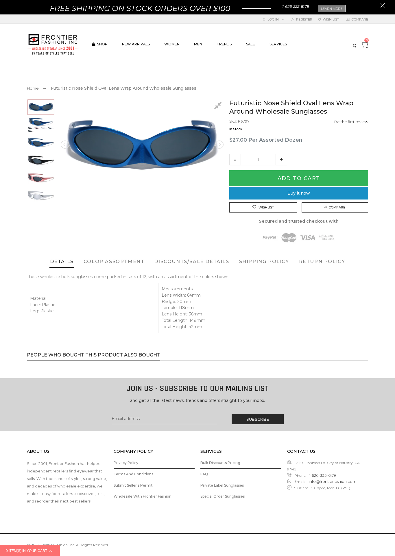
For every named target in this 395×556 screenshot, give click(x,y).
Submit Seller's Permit (133, 485)
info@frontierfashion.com (332, 481)
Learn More (331, 9)
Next (219, 144)
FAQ (204, 474)
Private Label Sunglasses (222, 485)
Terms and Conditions (133, 474)
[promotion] (383, 6)
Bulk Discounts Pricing (220, 463)
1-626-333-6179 (295, 6)
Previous (65, 144)
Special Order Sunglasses (222, 496)
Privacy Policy (126, 463)
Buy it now (298, 193)
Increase (281, 159)
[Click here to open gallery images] (219, 106)
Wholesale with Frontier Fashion (142, 496)
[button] (235, 159)
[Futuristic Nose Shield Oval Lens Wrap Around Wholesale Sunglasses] (41, 107)
